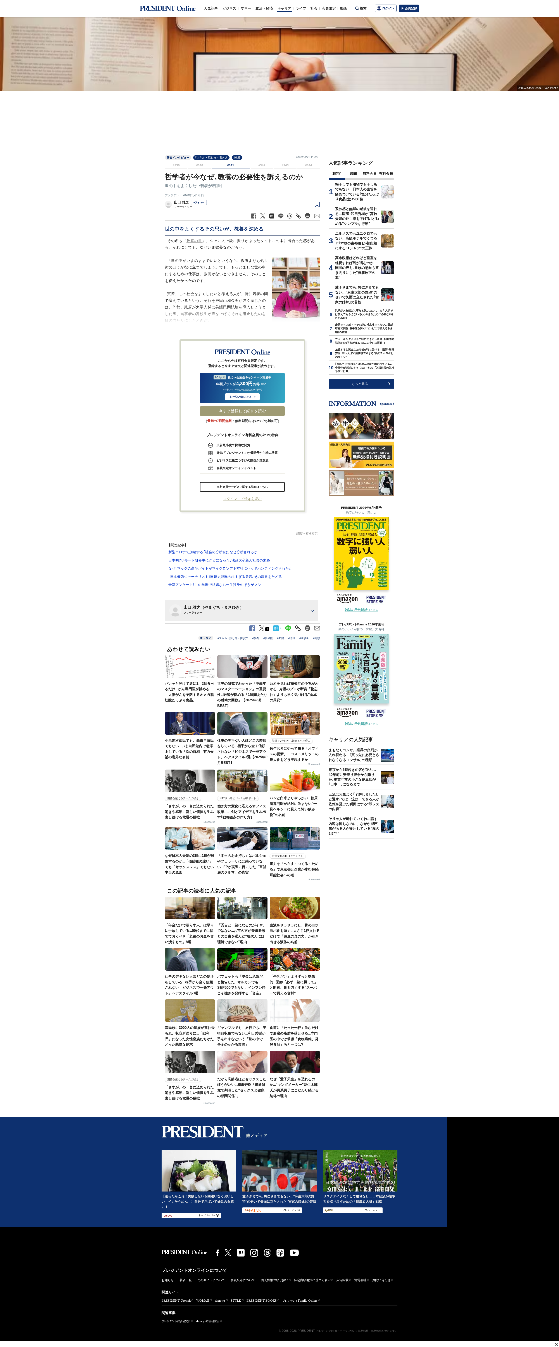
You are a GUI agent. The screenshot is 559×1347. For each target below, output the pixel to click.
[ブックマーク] (317, 204)
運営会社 (360, 1280)
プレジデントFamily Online (299, 1300)
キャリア (284, 8)
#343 (285, 165)
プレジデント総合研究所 (176, 1321)
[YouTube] (294, 1252)
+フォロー (198, 202)
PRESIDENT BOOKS (262, 1300)
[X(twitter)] (228, 1252)
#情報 (291, 638)
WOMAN (202, 1300)
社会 (314, 8)
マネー (246, 8)
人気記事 (211, 8)
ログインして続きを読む (242, 499)
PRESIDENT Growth (176, 1300)
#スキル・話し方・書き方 (211, 157)
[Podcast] (280, 1253)
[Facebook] (217, 1253)
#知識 (280, 638)
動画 (343, 8)
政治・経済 (264, 8)
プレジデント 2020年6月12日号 (185, 195)
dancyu (220, 1300)
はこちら (361, 610)
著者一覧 (185, 1280)
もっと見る (360, 384)
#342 (261, 165)
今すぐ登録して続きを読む (242, 411)
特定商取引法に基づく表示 (312, 1280)
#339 (176, 165)
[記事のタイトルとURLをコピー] (298, 216)
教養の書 (194, 241)
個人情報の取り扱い (274, 1280)
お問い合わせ (381, 1280)
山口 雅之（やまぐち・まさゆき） (214, 607)
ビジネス (229, 8)
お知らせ (168, 1280)
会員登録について (243, 1280)
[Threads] (267, 1253)
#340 (199, 165)
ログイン (388, 8)
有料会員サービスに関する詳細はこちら (242, 486)
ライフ (301, 8)
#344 (308, 165)
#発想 (316, 638)
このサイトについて (211, 1280)
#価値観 (268, 638)
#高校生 (304, 638)
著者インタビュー (178, 157)
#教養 (237, 157)
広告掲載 (342, 1280)
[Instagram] (254, 1253)
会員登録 (411, 8)
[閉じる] (556, 1344)
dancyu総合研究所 (207, 1321)
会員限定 (329, 8)
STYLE (236, 1300)
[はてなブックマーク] (241, 1253)
